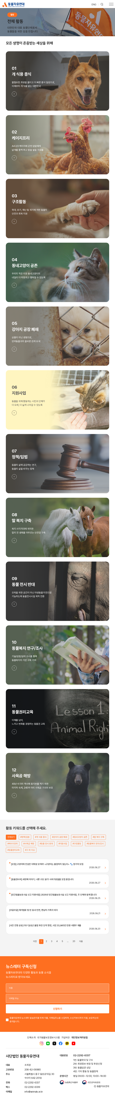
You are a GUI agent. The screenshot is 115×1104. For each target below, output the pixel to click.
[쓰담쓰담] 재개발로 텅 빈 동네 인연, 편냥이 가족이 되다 (33, 910)
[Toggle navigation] (111, 4)
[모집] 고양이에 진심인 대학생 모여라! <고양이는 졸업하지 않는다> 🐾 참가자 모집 (46, 864)
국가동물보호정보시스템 (48, 1037)
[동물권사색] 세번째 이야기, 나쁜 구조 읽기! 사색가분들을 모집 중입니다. (42, 879)
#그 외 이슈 (30, 850)
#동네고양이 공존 (80, 837)
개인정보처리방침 (79, 1037)
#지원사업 (63, 843)
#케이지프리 (12, 843)
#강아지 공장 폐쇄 (59, 837)
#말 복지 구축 (98, 837)
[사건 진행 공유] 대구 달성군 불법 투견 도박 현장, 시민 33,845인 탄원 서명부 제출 (45, 925)
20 (74, 941)
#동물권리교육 (13, 850)
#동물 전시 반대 (46, 843)
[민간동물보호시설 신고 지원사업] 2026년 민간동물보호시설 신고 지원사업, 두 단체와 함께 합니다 (53, 894)
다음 (81, 941)
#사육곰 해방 (28, 843)
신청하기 (57, 1008)
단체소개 (31, 1037)
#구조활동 (77, 843)
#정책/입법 (24, 837)
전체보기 (11, 837)
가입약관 (65, 1037)
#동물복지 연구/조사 (95, 843)
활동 (12, 14)
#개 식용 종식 (40, 837)
